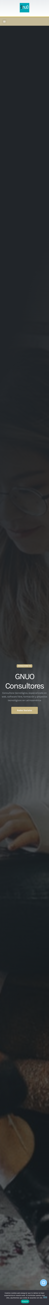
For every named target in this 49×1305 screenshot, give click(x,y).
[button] (4, 21)
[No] (45, 1297)
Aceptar (25, 1301)
